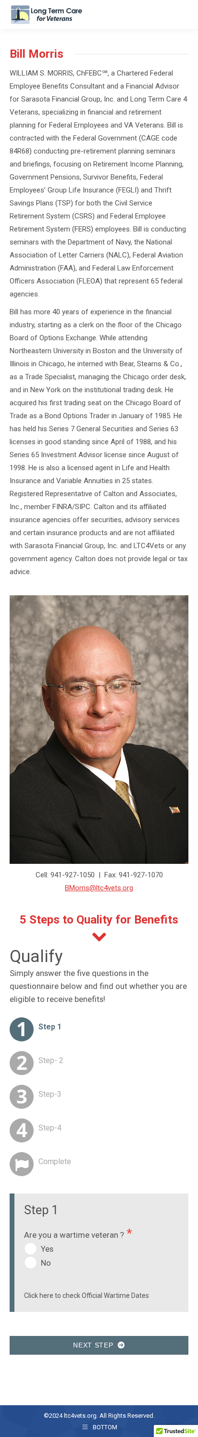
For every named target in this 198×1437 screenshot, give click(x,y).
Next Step (95, 1345)
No (46, 1263)
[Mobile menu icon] (182, 14)
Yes (47, 1249)
